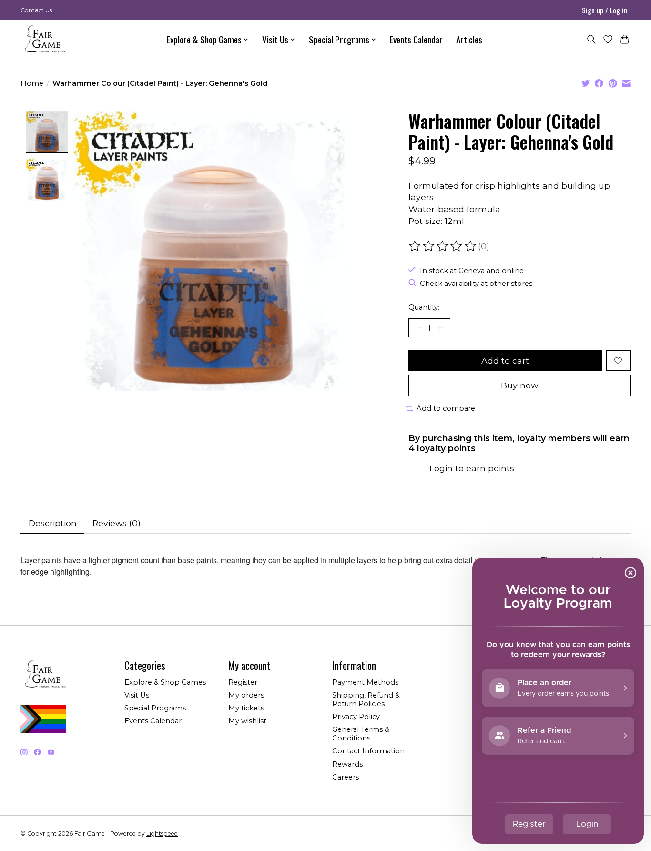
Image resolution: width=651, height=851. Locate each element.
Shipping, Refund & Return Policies (366, 699)
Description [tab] (53, 523)
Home (31, 83)
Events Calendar (416, 39)
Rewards (347, 764)
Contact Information (368, 751)
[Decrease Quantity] (419, 327)
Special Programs (155, 708)
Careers (345, 777)
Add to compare (446, 408)
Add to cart (505, 360)
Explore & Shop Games (165, 682)
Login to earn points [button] (471, 468)
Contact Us (36, 10)
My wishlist (247, 721)
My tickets (246, 708)
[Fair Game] (44, 39)
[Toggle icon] (591, 39)
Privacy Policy (356, 716)
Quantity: (423, 307)
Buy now (519, 385)
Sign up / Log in (604, 10)
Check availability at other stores (476, 283)
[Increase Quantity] (440, 327)
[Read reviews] (443, 246)
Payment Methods (365, 682)
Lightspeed (162, 833)
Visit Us (136, 695)
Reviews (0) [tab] (116, 523)
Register (242, 682)
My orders (246, 695)
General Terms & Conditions (360, 733)
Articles (469, 39)
